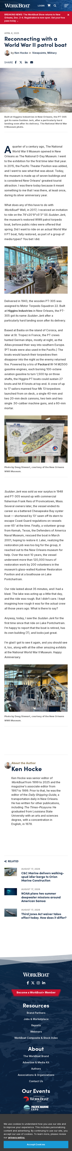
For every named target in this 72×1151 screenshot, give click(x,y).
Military (52, 52)
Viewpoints (39, 52)
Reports (36, 1025)
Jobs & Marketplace (36, 1019)
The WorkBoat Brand (36, 1056)
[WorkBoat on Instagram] (38, 983)
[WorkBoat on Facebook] (28, 983)
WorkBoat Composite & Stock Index (36, 1037)
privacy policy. (16, 1137)
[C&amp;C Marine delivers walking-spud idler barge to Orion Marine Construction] (10, 872)
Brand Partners (36, 1012)
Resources (36, 1005)
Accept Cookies (36, 1144)
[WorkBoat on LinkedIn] (43, 983)
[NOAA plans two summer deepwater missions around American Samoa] (10, 891)
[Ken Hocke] (7, 53)
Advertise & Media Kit (36, 1062)
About (36, 1048)
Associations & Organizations (36, 1074)
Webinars (36, 1031)
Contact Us (36, 1081)
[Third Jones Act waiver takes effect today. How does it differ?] (10, 913)
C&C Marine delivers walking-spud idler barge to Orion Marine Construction (42, 876)
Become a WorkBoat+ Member (36, 992)
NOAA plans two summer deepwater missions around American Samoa (41, 897)
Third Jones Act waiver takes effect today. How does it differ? (44, 916)
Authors (36, 1068)
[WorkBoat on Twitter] (33, 983)
